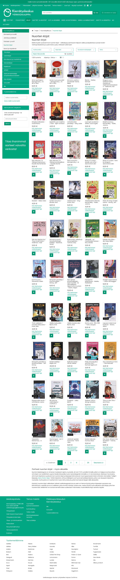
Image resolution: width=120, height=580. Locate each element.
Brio (7, 555)
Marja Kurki (53, 565)
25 (88, 463)
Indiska (30, 571)
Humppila (31, 565)
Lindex (52, 552)
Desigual (9, 557)
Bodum (8, 552)
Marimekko (53, 563)
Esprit (8, 565)
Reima (74, 560)
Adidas (8, 546)
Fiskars (30, 544)
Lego (51, 549)
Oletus (53, 57)
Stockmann (97, 544)
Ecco (8, 563)
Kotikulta (52, 544)
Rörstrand (75, 568)
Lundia (52, 560)
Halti (29, 552)
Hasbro (30, 555)
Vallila (95, 555)
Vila (94, 560)
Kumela (52, 546)
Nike (73, 546)
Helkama (31, 557)
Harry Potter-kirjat (44, 478)
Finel (7, 568)
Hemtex (30, 560)
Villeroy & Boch (98, 563)
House (30, 563)
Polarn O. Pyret (76, 555)
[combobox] (70, 12)
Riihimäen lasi (76, 563)
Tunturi (95, 549)
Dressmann (10, 560)
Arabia (8, 549)
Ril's (73, 565)
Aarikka (8, 544)
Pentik (73, 552)
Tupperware (97, 552)
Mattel (52, 568)
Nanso (74, 544)
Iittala (30, 568)
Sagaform (75, 571)
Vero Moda (96, 557)
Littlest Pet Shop (55, 555)
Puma (73, 557)
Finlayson (9, 571)
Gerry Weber (32, 546)
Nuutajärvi (75, 549)
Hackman (31, 549)
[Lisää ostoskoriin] (33, 94)
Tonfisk (95, 546)
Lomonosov (53, 557)
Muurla (52, 571)
